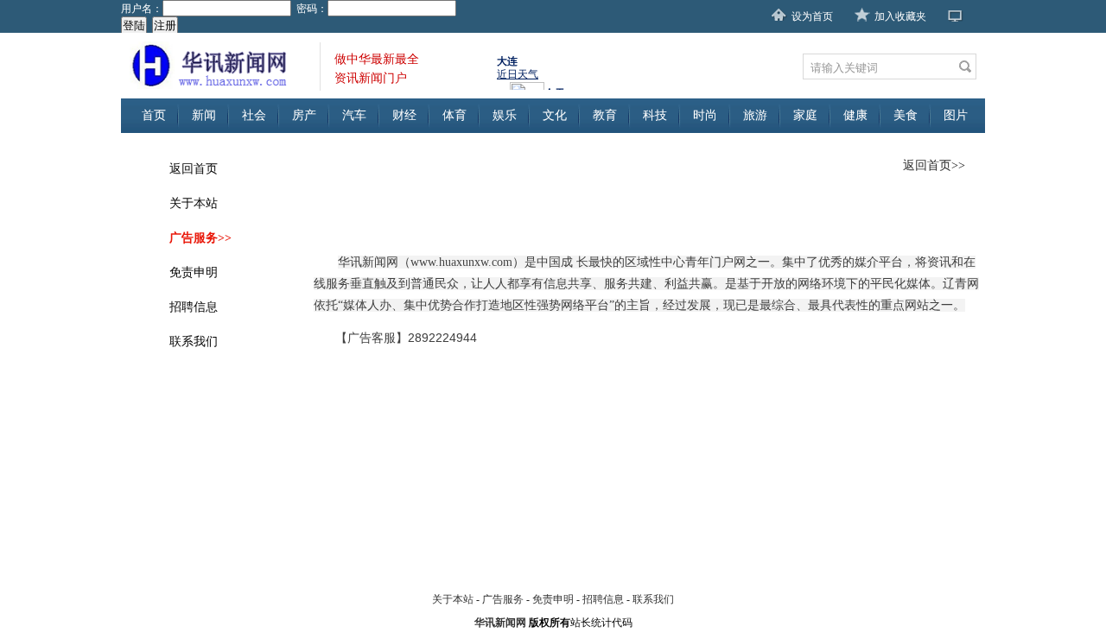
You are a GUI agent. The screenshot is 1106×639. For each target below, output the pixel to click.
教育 (605, 115)
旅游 (755, 115)
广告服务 (503, 599)
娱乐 (505, 115)
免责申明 (193, 272)
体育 (454, 115)
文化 (555, 115)
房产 (304, 115)
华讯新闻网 (500, 623)
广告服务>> (200, 237)
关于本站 (193, 203)
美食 (905, 115)
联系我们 (193, 341)
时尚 (705, 115)
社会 (254, 115)
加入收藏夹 (900, 16)
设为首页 (812, 16)
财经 (404, 115)
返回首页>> (934, 165)
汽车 (354, 115)
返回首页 (193, 168)
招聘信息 (193, 307)
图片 (956, 115)
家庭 (805, 115)
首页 (154, 115)
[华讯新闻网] (220, 65)
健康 (855, 115)
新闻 (204, 115)
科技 (655, 115)
